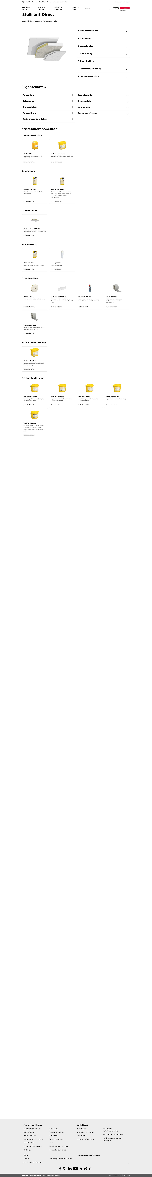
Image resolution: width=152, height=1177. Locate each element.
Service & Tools (76, 8)
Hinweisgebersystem (56, 1139)
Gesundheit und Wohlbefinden (113, 1135)
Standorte (35, 2)
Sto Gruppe (27, 1150)
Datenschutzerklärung (35, 1175)
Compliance (53, 1136)
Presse (49, 2)
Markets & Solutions (41, 8)
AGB (44, 1175)
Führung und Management (32, 1146)
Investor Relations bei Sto (58, 1150)
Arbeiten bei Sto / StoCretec (33, 1162)
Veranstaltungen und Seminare (88, 1155)
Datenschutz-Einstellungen (53, 1175)
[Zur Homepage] (121, 8)
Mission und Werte (30, 1136)
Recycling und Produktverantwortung (110, 1130)
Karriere (26, 1155)
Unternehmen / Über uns (33, 1125)
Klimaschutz (81, 1136)
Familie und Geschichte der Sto (34, 1139)
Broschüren (42, 2)
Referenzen (55, 2)
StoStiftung (53, 1129)
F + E (51, 1143)
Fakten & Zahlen (29, 1143)
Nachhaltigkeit (82, 1125)
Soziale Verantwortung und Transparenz (112, 1139)
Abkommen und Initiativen (85, 1132)
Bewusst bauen (29, 1132)
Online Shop (64, 2)
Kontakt (28, 2)
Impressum (25, 1175)
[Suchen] (110, 8)
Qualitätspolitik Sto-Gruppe (59, 1146)
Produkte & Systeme (26, 8)
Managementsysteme (57, 1132)
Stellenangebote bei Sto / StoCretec (61, 1159)
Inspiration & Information (58, 8)
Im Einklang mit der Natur (85, 1139)
